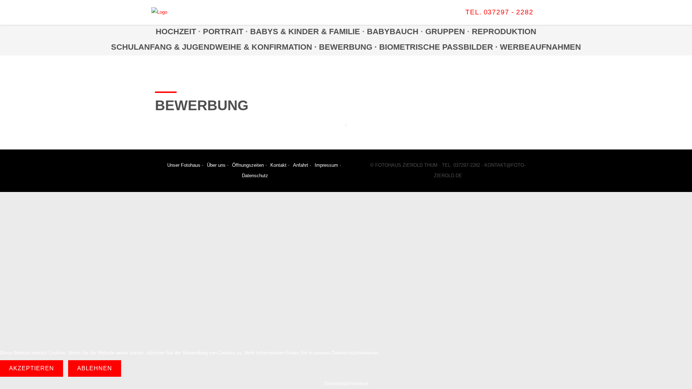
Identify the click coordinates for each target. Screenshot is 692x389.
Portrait (223, 31)
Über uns (216, 165)
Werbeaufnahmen (540, 47)
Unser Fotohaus (183, 165)
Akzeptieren (31, 368)
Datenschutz (255, 175)
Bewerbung (346, 47)
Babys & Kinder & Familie (305, 31)
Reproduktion (504, 31)
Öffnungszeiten (248, 165)
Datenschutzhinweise (346, 383)
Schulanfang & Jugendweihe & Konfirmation (211, 47)
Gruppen (445, 31)
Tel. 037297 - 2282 (499, 12)
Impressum (326, 165)
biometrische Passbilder (436, 47)
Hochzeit (176, 31)
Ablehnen (94, 368)
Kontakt (278, 165)
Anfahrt (300, 165)
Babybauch (392, 31)
